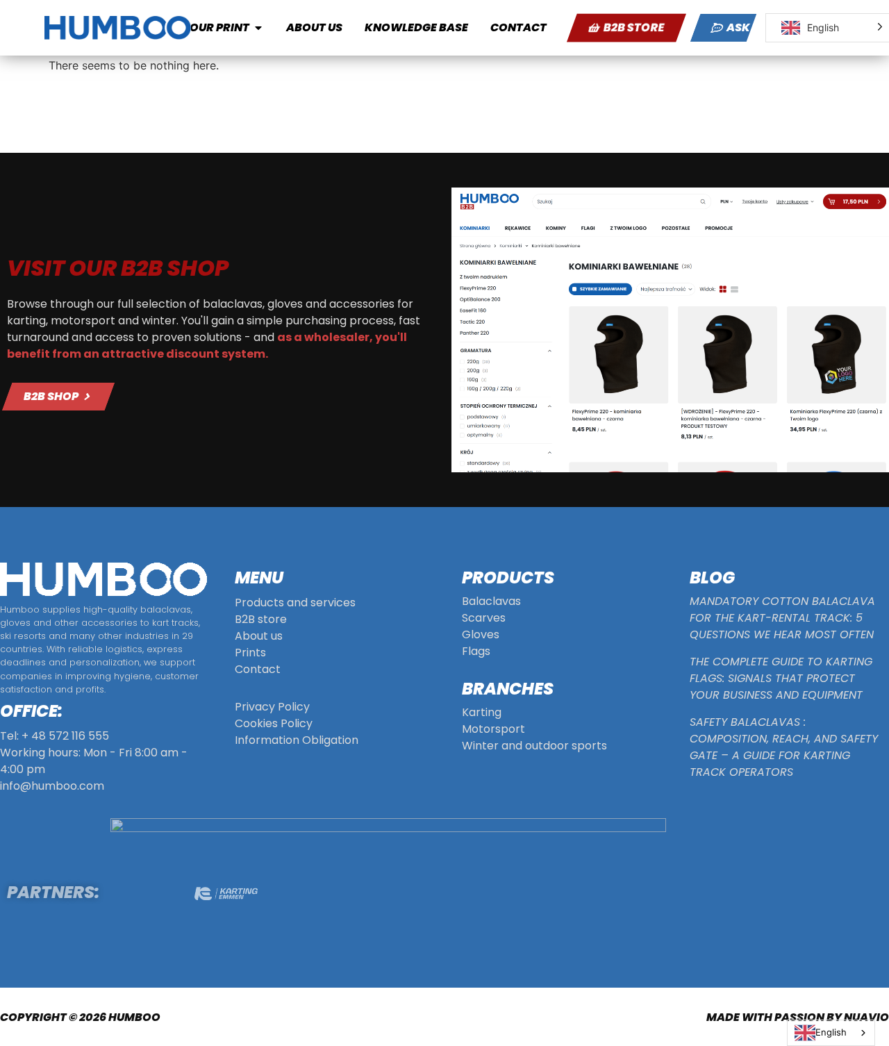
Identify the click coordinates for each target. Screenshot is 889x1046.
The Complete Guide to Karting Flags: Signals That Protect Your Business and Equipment (781, 678)
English (831, 1032)
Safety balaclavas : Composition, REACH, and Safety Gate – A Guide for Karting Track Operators (784, 747)
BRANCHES (508, 688)
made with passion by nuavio (797, 1017)
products (508, 577)
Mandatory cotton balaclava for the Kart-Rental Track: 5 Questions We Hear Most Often (782, 617)
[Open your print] (258, 27)
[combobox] (831, 1033)
